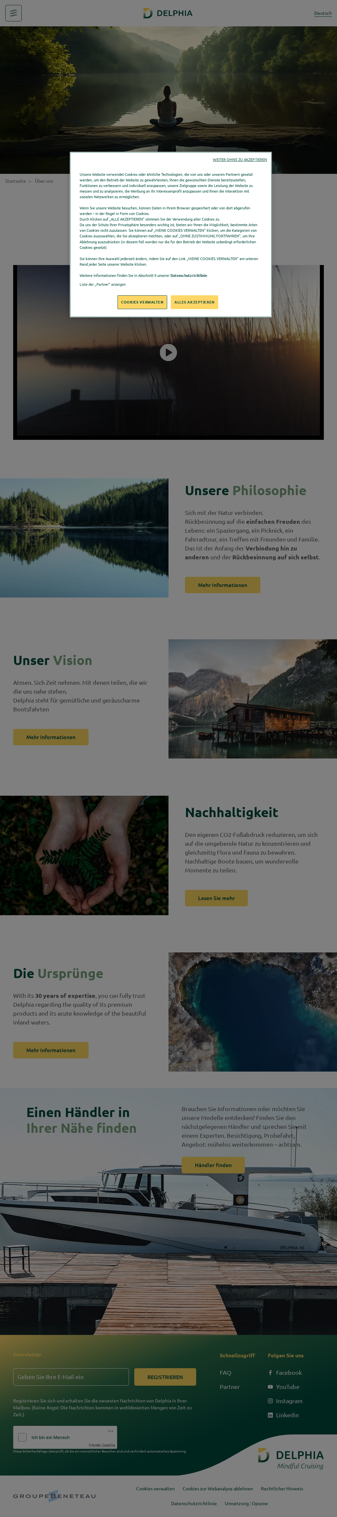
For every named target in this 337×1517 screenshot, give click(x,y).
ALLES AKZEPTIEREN (194, 302)
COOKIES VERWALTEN (142, 302)
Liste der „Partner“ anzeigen (103, 284)
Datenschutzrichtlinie (188, 275)
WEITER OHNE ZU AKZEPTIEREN (240, 160)
